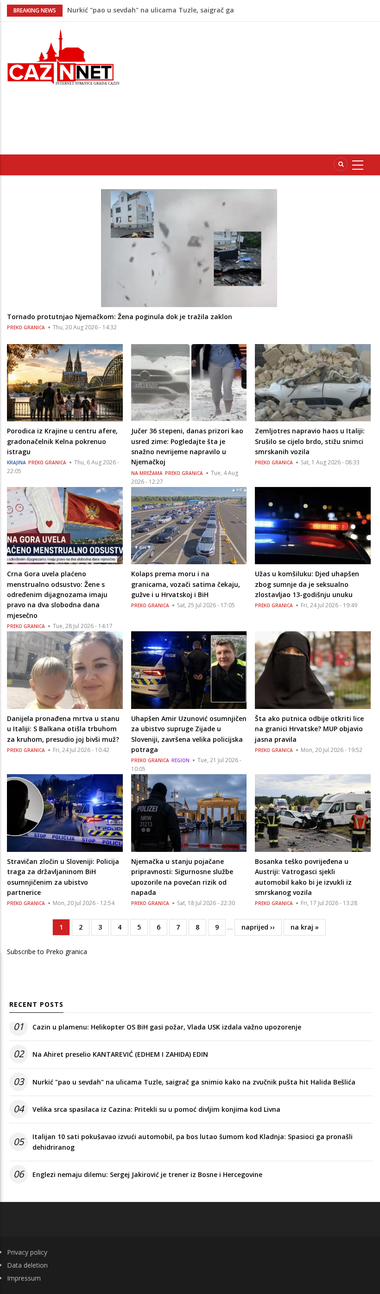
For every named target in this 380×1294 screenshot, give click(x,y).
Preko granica (26, 327)
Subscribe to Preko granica (47, 951)
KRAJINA (16, 462)
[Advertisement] (256, 86)
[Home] (63, 56)
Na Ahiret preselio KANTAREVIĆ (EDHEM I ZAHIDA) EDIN (120, 1054)
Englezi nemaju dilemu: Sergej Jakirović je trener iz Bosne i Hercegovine (147, 1174)
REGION (180, 760)
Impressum (24, 1278)
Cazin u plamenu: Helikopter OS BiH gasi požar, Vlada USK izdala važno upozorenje (166, 1027)
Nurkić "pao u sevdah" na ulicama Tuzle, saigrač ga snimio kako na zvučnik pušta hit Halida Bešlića (193, 1082)
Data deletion (27, 1265)
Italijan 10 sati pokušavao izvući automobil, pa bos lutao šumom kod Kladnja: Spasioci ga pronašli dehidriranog (192, 1141)
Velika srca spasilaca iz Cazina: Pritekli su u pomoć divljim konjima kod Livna (156, 1109)
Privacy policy (27, 1252)
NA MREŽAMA (147, 473)
